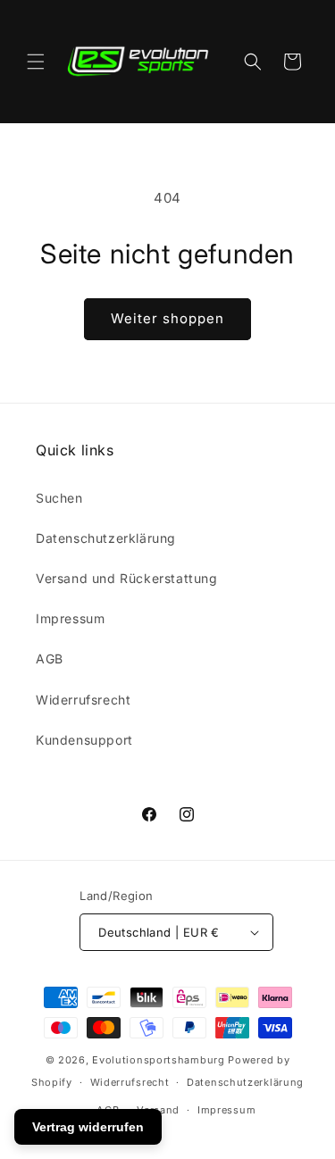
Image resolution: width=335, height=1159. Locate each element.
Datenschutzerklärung (106, 538)
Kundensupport (84, 739)
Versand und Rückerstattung (127, 578)
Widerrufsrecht (83, 699)
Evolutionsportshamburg (158, 1060)
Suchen (59, 497)
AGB (49, 658)
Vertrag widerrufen (88, 1127)
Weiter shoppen (167, 318)
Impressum (70, 618)
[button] (35, 61)
